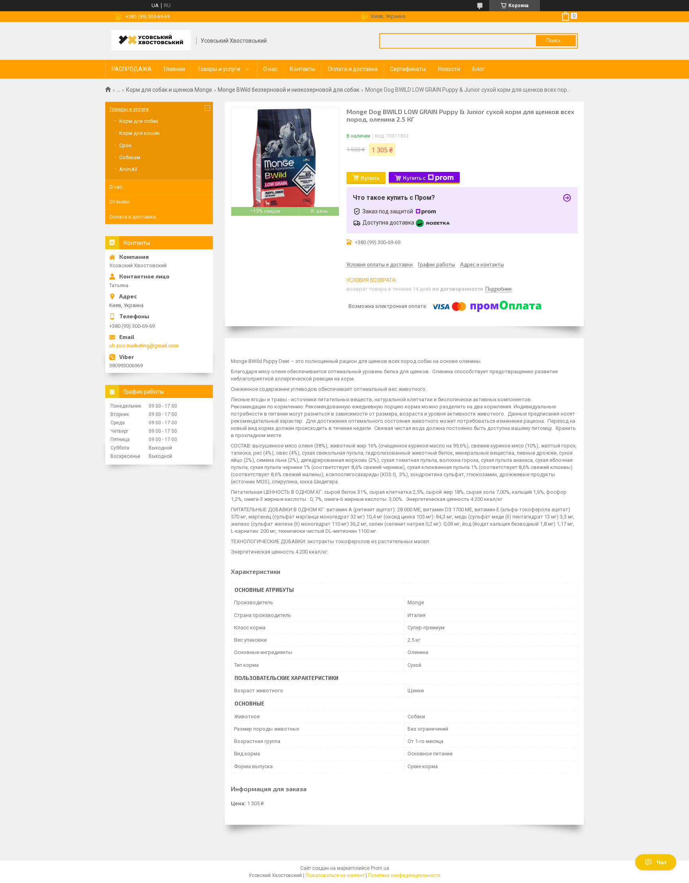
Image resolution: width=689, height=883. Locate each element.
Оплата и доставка (353, 69)
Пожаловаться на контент (334, 875)
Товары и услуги (218, 69)
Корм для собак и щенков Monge (169, 90)
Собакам (129, 157)
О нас (270, 69)
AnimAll (128, 169)
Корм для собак (138, 121)
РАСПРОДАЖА (132, 69)
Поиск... (555, 40)
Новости (449, 69)
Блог (478, 69)
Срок (125, 145)
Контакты (302, 69)
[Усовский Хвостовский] (151, 41)
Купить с (414, 177)
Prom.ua (380, 868)
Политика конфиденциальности (404, 875)
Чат (662, 862)
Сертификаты (408, 69)
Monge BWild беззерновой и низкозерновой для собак (288, 90)
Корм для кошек (139, 133)
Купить (370, 177)
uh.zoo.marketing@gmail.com (144, 346)
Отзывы (119, 202)
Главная (174, 69)
